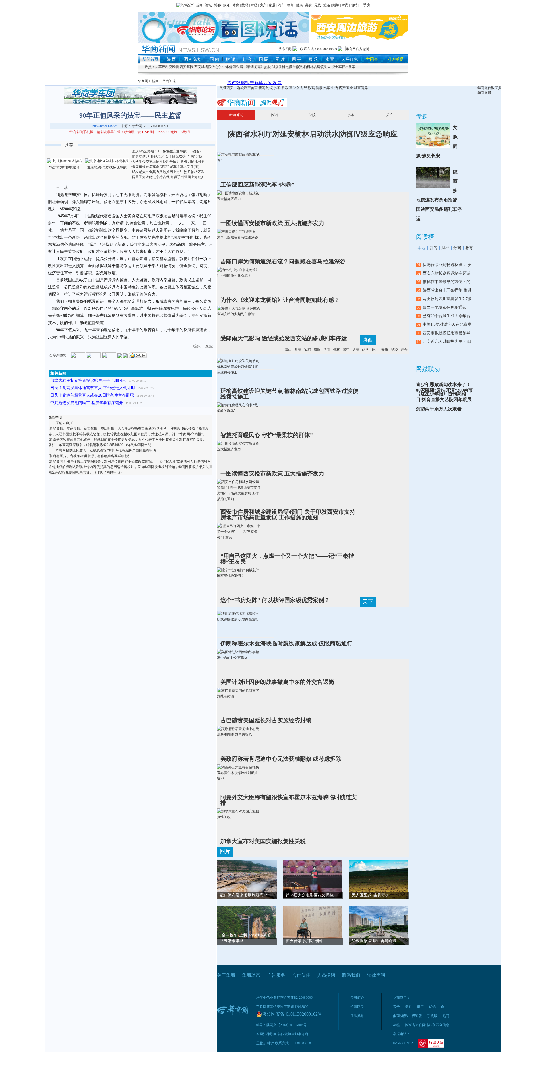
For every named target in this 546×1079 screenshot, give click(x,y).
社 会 (247, 59)
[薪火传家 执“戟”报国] (313, 922)
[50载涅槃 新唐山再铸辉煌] (379, 928)
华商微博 (484, 93)
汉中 (346, 350)
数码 (244, 5)
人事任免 (350, 59)
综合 (404, 350)
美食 (308, 5)
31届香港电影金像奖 (287, 67)
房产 (263, 5)
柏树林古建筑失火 (317, 67)
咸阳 (317, 350)
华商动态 (251, 975)
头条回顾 (285, 49)
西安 (312, 115)
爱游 (408, 1007)
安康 (384, 350)
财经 (254, 5)
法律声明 (376, 975)
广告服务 (276, 975)
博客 (217, 5)
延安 (355, 350)
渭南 (326, 350)
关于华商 (226, 975)
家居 (272, 5)
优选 (432, 1007)
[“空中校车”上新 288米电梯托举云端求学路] (247, 922)
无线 (317, 5)
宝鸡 (307, 350)
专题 (422, 116)
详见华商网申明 (139, 445)
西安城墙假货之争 (208, 67)
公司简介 (357, 998)
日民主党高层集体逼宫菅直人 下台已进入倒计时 (92, 388)
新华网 (137, 126)
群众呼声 (244, 88)
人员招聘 (326, 975)
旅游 (326, 5)
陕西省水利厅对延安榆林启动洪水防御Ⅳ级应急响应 (313, 134)
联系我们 (351, 975)
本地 (421, 248)
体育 (235, 5)
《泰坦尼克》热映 (257, 67)
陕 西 (171, 59)
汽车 (281, 5)
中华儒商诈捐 (232, 67)
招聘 (354, 5)
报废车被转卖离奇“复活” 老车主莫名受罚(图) (165, 167)
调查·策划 (192, 59)
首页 (190, 5)
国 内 (214, 59)
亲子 (396, 1007)
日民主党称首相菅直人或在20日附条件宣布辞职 (92, 395)
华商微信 (484, 88)
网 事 (296, 59)
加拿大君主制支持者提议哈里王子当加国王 (88, 380)
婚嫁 (335, 5)
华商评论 (169, 81)
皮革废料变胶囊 (167, 67)
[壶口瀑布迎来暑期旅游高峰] (247, 882)
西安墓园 (186, 67)
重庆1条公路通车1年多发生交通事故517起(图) (166, 151)
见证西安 (226, 88)
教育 (290, 5)
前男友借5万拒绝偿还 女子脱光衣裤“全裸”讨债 (167, 156)
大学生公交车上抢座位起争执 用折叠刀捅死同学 (168, 162)
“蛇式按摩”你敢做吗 (64, 167)
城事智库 (361, 88)
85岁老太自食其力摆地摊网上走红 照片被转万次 (168, 172)
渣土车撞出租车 (343, 67)
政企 (349, 88)
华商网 (143, 81)
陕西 (274, 115)
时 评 (230, 59)
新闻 (199, 5)
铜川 (375, 350)
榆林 (336, 350)
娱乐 (226, 5)
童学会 (294, 88)
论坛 (208, 5)
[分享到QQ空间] (138, 355)
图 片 (280, 59)
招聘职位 (357, 1007)
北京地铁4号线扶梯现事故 (107, 167)
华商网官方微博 (357, 49)
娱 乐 (313, 59)
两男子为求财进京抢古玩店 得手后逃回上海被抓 (168, 177)
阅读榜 (425, 236)
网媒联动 (428, 369)
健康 (299, 5)
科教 (285, 88)
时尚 (345, 5)
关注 (389, 115)
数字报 (496, 88)
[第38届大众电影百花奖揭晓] (313, 878)
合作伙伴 (301, 975)
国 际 (263, 59)
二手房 (365, 5)
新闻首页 (150, 59)
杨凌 (394, 350)
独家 (277, 88)
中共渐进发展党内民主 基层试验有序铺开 (86, 403)
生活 (334, 88)
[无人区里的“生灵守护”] (379, 879)
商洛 (365, 350)
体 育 (329, 59)
